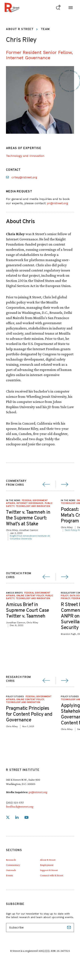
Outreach (11, 870)
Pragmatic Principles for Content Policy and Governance (29, 714)
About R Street (19, 29)
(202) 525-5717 (15, 802)
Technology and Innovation (25, 156)
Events (9, 875)
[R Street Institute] (12, 7)
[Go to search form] (58, 7)
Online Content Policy (30, 595)
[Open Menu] (70, 7)
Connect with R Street (51, 875)
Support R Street (49, 870)
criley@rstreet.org (24, 177)
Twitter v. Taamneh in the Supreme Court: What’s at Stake (28, 518)
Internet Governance (29, 503)
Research (11, 859)
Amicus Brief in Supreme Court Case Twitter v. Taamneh (27, 610)
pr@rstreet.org (57, 203)
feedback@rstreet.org (19, 806)
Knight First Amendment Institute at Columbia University (30, 537)
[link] (8, 817)
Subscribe (69, 927)
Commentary (13, 864)
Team (45, 29)
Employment (46, 864)
